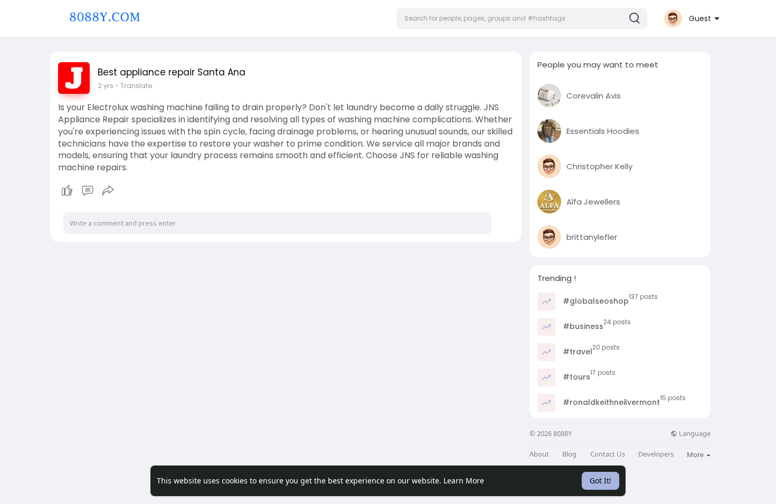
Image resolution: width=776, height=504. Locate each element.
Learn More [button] (463, 481)
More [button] (696, 454)
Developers (656, 454)
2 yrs (105, 86)
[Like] (87, 191)
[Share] (108, 191)
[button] (521, 18)
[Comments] (88, 191)
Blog (569, 454)
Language (694, 433)
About (539, 454)
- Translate (134, 86)
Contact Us (607, 454)
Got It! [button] (600, 481)
